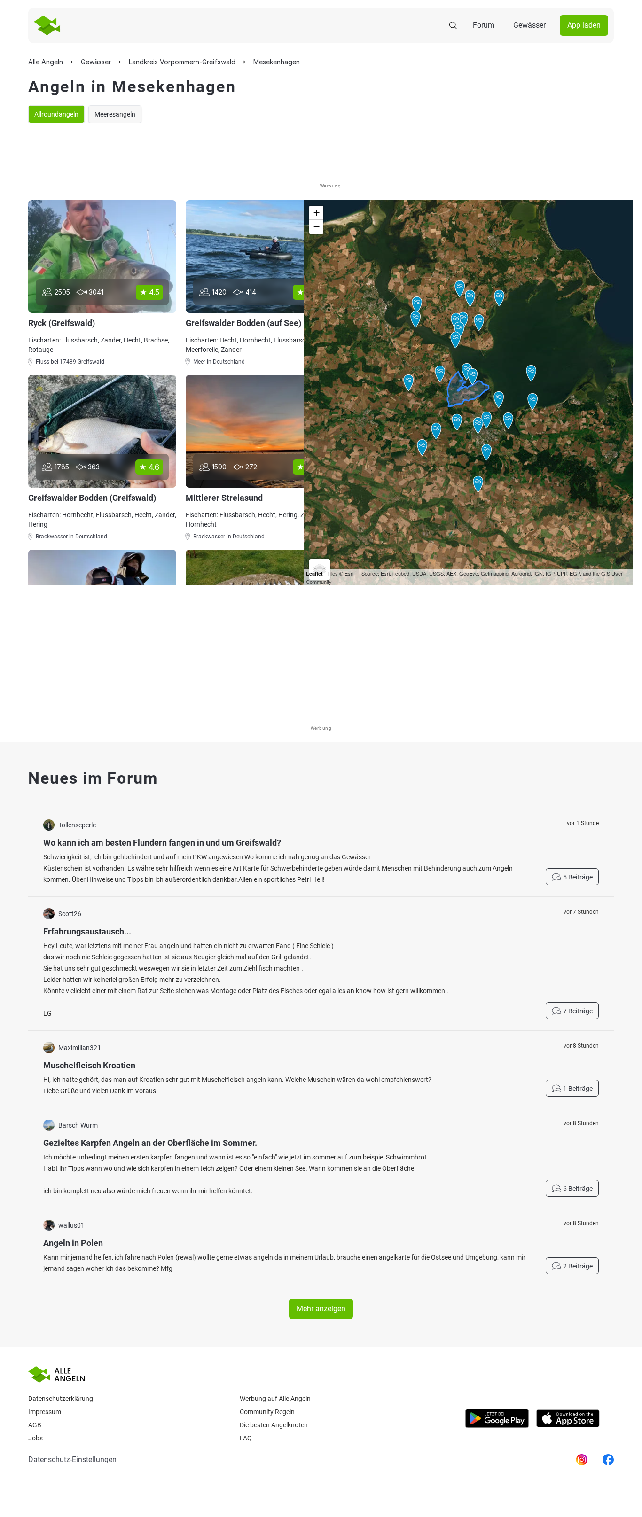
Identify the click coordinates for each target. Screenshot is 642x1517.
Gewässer (529, 25)
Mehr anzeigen (321, 1308)
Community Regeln (267, 1412)
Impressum (44, 1412)
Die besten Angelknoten (274, 1425)
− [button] (316, 227)
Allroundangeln (56, 114)
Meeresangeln (114, 114)
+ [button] (316, 212)
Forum (483, 25)
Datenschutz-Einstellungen (72, 1459)
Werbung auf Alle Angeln (275, 1398)
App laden (584, 25)
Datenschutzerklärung (60, 1398)
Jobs (35, 1438)
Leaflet (314, 573)
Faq (246, 1438)
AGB (34, 1425)
